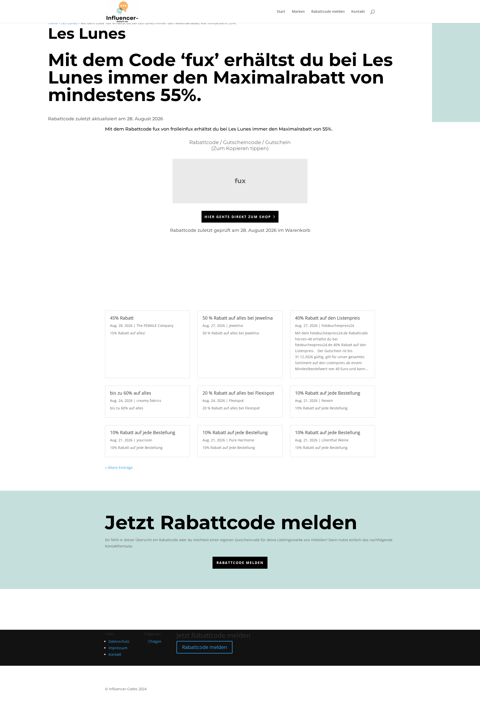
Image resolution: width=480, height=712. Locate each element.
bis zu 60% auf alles (130, 393)
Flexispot (236, 400)
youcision (144, 440)
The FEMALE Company (155, 325)
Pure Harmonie (241, 440)
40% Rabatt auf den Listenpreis (327, 318)
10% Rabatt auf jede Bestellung (327, 393)
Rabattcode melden (328, 12)
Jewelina (236, 325)
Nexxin (327, 400)
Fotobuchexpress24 (338, 325)
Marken (298, 12)
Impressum (118, 647)
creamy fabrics (148, 400)
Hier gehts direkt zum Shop (237, 216)
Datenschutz (119, 641)
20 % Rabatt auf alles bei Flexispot (238, 393)
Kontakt (358, 12)
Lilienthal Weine (335, 440)
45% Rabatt (122, 318)
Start (281, 12)
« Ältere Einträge (119, 467)
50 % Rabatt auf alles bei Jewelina (237, 318)
